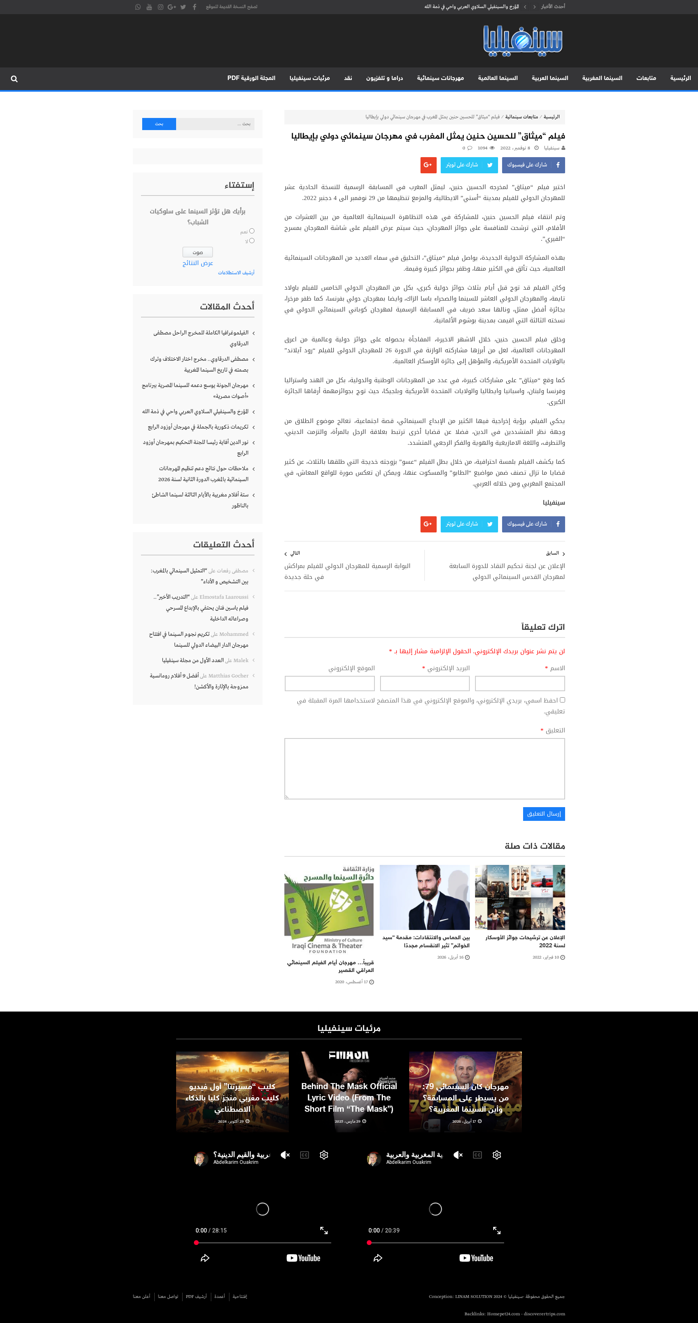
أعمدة (219, 1297)
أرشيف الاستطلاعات (236, 273)
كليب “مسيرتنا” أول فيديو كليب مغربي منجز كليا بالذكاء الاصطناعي (232, 1098)
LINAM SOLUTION (473, 1297)
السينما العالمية (498, 78)
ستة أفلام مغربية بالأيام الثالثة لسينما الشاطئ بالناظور (200, 500)
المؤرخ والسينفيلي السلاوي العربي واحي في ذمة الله (195, 411)
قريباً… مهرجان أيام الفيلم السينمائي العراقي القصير (330, 966)
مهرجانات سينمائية (440, 78)
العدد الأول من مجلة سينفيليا (193, 660)
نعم (244, 232)
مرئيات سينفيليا (310, 78)
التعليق (552, 730)
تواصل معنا (168, 1297)
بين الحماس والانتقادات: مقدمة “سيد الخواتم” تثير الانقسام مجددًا (426, 941)
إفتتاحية (240, 1297)
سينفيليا (551, 148)
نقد (348, 78)
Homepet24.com (503, 1314)
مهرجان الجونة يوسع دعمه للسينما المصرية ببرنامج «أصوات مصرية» (195, 391)
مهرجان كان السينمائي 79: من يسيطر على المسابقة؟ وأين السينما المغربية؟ (466, 1098)
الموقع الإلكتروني (351, 668)
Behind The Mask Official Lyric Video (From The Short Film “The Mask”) (349, 1098)
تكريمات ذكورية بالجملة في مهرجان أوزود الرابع (474, 7)
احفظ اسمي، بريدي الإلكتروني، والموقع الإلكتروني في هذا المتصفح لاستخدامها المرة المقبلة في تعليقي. (431, 706)
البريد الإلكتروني (446, 668)
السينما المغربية (602, 78)
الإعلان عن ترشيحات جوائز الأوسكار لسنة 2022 (525, 941)
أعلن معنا (141, 1297)
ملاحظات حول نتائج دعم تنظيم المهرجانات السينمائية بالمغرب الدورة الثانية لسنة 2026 (203, 474)
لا (246, 242)
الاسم (555, 668)
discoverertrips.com (544, 1314)
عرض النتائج (198, 263)
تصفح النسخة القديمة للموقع (231, 7)
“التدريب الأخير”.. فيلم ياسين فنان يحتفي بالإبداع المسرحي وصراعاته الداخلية (200, 608)
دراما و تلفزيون (384, 78)
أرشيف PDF (196, 1297)
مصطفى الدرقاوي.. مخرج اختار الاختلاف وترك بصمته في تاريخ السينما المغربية (199, 364)
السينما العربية (550, 78)
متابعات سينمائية (521, 117)
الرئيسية (681, 78)
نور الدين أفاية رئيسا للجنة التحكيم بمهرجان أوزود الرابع (195, 448)
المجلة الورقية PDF (251, 78)
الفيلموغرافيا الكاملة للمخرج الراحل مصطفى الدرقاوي (200, 338)
